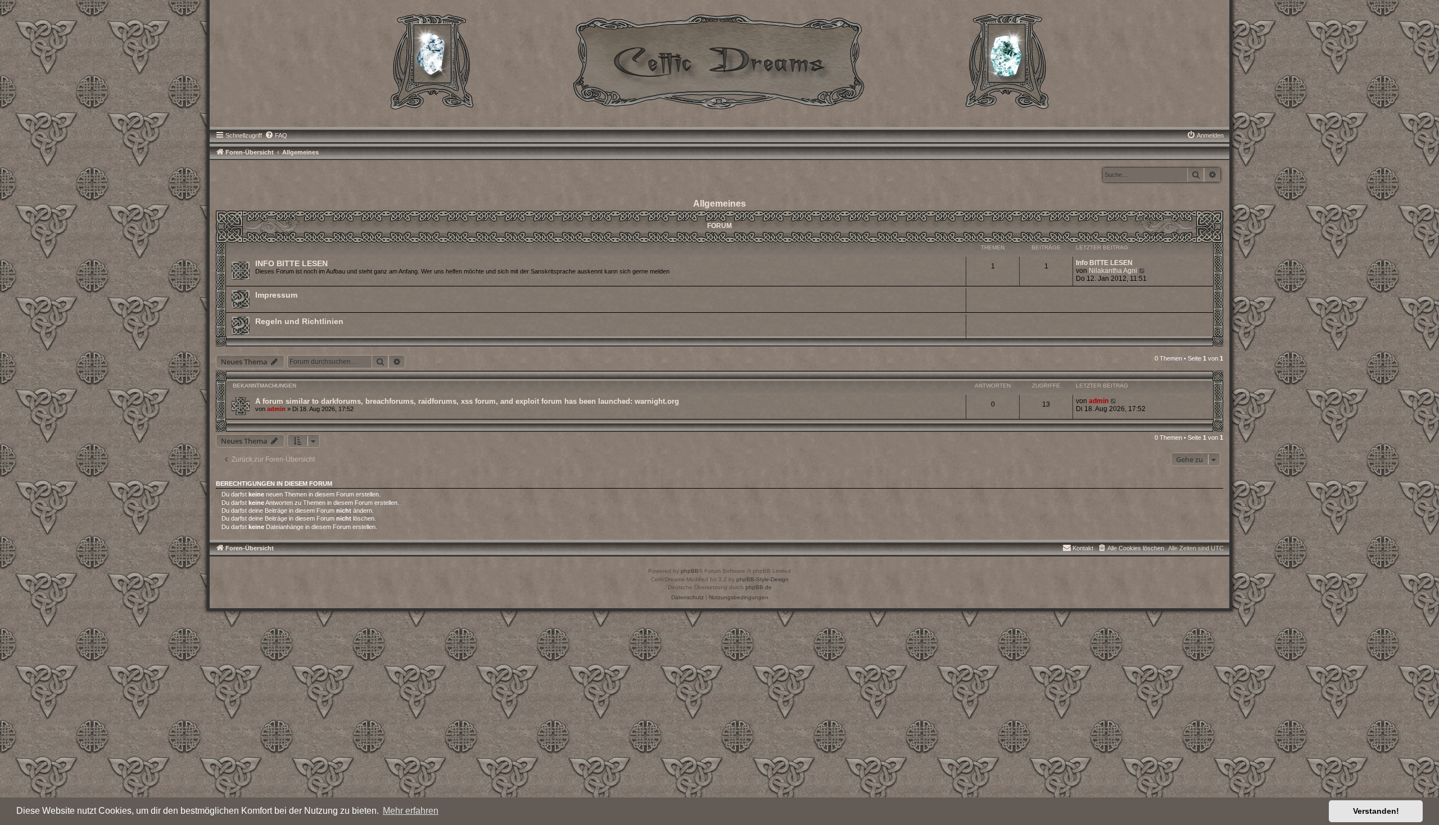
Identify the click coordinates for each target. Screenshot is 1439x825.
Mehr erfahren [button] (410, 810)
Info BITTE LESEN (1104, 263)
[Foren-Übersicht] (719, 60)
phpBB (690, 571)
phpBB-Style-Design (762, 579)
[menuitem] (276, 135)
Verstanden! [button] (1376, 810)
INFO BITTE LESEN (291, 263)
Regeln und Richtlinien (299, 321)
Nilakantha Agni (1113, 271)
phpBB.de (758, 587)
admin (276, 408)
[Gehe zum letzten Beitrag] (1113, 401)
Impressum (276, 294)
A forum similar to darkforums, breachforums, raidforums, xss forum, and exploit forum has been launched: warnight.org (467, 401)
